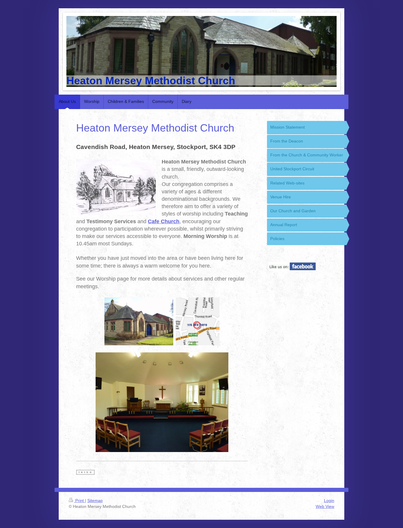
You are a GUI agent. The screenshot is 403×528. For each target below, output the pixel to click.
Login (329, 500)
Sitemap (95, 500)
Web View (325, 506)
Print (79, 500)
